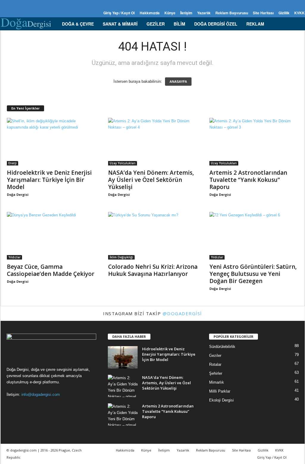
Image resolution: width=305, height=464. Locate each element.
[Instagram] (13, 4)
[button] (295, 23)
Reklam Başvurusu (231, 12)
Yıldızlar (14, 257)
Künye (169, 12)
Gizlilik (284, 12)
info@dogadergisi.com (40, 394)
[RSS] (22, 4)
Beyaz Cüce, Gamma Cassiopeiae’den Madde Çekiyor (50, 270)
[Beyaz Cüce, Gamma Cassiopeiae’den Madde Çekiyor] (51, 236)
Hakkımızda (150, 12)
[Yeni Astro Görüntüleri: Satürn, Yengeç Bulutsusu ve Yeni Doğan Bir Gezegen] (254, 236)
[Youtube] (41, 4)
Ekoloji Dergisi (221, 400)
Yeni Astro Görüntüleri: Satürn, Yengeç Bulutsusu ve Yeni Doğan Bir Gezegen (253, 274)
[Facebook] (4, 4)
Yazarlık (204, 12)
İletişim (186, 12)
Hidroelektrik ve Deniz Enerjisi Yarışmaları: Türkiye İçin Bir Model (49, 180)
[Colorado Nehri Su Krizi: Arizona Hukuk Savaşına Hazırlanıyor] (152, 236)
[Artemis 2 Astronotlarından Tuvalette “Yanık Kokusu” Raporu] (254, 141)
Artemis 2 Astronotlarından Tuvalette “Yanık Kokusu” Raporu (248, 180)
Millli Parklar (219, 391)
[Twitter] (31, 4)
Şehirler (215, 373)
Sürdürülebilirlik (222, 346)
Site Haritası (263, 12)
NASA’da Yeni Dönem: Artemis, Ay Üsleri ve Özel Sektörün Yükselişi (151, 180)
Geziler (156, 24)
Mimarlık (216, 382)
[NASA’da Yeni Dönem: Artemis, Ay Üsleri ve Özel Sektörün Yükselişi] (152, 141)
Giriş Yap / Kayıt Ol (119, 12)
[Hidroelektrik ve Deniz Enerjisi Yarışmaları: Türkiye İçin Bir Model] (51, 141)
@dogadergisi (182, 313)
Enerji (12, 163)
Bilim (179, 24)
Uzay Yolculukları (123, 163)
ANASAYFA (178, 81)
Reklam (255, 24)
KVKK (299, 12)
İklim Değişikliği (121, 257)
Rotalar (215, 364)
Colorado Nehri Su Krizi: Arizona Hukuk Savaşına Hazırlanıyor (152, 270)
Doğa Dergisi (18, 194)
